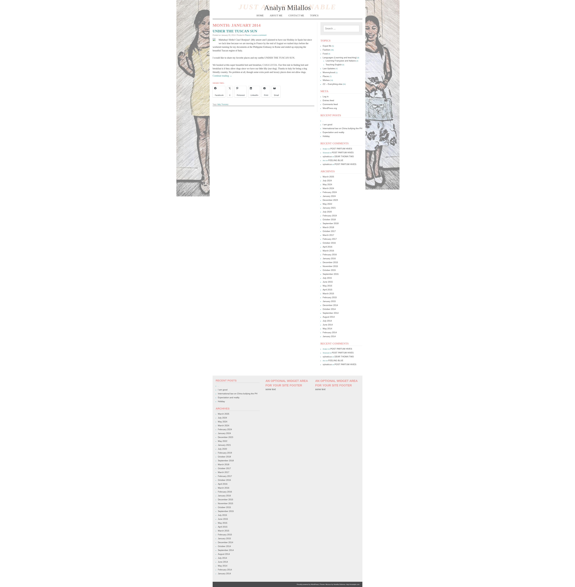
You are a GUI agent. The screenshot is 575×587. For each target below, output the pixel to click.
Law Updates (329, 68)
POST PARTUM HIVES (341, 148)
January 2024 (329, 196)
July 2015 (327, 278)
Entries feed (328, 100)
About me (276, 15)
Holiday (326, 136)
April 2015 (327, 289)
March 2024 (328, 188)
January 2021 (329, 208)
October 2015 (329, 270)
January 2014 (329, 336)
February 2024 (330, 192)
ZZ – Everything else (332, 84)
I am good (327, 124)
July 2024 (327, 180)
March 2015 (328, 293)
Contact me (296, 15)
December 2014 (330, 305)
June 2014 (328, 324)
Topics (314, 15)
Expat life (327, 46)
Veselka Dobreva (339, 584)
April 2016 (327, 247)
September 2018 (331, 223)
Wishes (326, 80)
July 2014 (327, 321)
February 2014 (330, 332)
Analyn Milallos (287, 8)
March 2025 (328, 176)
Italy (219, 104)
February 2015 (330, 297)
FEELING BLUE (335, 160)
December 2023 (330, 200)
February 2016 (330, 254)
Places (248, 35)
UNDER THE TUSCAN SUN (235, 31)
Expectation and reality (333, 132)
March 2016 (328, 250)
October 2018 (329, 219)
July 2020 (327, 211)
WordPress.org (330, 108)
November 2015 (330, 266)
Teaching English (334, 64)
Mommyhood (329, 72)
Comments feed (330, 104)
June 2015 (328, 282)
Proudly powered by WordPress (307, 584)
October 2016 (329, 243)
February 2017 (330, 239)
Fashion (326, 50)
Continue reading (222, 75)
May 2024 (327, 184)
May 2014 (327, 328)
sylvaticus (327, 156)
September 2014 (331, 313)
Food (325, 53)
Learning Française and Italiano (341, 60)
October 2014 (329, 309)
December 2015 (330, 262)
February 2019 (330, 215)
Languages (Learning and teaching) (340, 57)
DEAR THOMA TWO (344, 156)
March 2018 (328, 227)
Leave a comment (259, 35)
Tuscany (224, 104)
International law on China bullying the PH (342, 128)
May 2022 (327, 204)
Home (260, 15)
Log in (326, 96)
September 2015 (331, 274)
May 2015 (327, 286)
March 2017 (328, 235)
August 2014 (329, 317)
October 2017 (329, 231)
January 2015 (329, 301)
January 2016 (329, 258)
